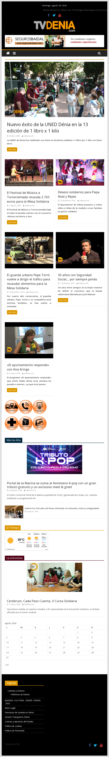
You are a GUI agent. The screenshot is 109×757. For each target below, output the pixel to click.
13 (50, 642)
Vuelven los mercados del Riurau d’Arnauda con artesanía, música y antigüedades (62, 508)
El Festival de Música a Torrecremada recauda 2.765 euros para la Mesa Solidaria (28, 196)
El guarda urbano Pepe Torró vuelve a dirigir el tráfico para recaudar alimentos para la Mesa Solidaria (28, 281)
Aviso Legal (10, 708)
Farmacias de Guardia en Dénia (19, 712)
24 (7, 652)
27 (50, 652)
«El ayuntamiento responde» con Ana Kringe (28, 367)
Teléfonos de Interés (20, 694)
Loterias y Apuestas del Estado (19, 721)
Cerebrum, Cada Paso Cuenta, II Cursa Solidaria (42, 601)
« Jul (7, 664)
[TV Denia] (8, 53)
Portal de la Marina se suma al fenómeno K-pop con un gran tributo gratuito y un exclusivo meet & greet (51, 485)
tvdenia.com (29, 136)
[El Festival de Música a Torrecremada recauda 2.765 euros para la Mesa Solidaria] (29, 161)
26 (36, 652)
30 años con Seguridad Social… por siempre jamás (77, 277)
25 (22, 652)
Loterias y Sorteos (16, 690)
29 (78, 652)
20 (50, 647)
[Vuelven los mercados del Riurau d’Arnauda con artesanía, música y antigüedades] (14, 507)
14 (64, 642)
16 (92, 642)
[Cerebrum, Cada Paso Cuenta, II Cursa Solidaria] (54, 564)
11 (22, 642)
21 (64, 647)
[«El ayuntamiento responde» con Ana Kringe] (29, 323)
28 (64, 652)
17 (7, 647)
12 (36, 642)
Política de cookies (13, 726)
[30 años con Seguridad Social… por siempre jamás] (80, 233)
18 (22, 647)
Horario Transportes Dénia (17, 717)
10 (7, 642)
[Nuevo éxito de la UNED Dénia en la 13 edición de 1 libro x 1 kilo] (54, 63)
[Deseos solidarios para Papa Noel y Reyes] (80, 161)
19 (36, 647)
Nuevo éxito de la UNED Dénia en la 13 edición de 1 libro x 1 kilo (47, 127)
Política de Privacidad (14, 730)
